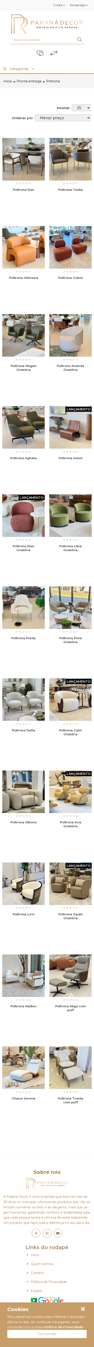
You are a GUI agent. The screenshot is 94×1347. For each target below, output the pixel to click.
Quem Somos (42, 1264)
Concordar (47, 1334)
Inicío (7, 81)
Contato (37, 1273)
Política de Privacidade (49, 1282)
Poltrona (53, 81)
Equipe (36, 1291)
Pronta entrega (29, 81)
